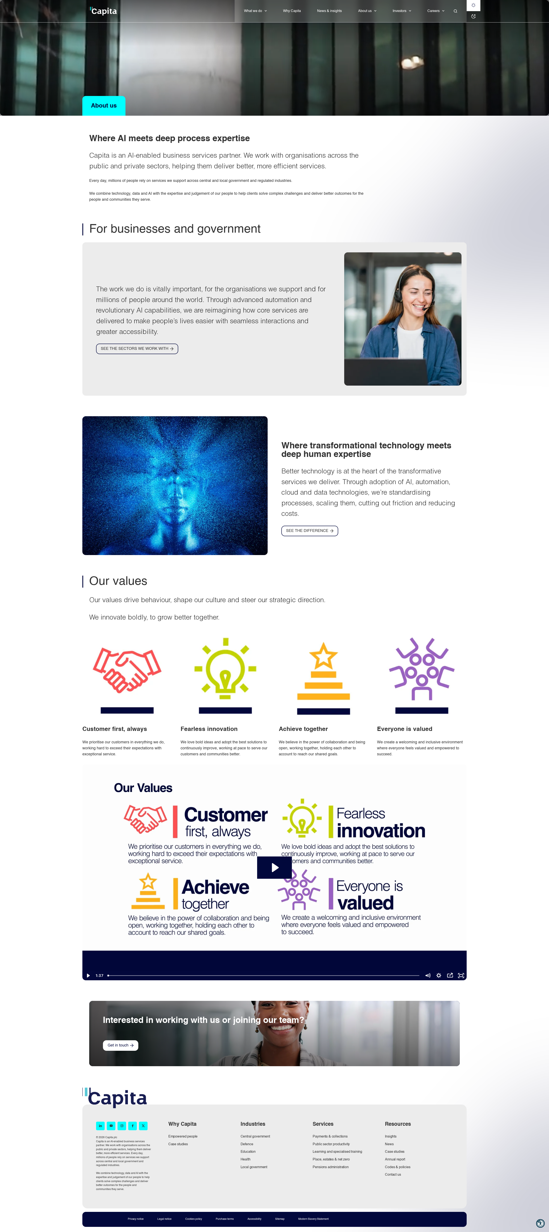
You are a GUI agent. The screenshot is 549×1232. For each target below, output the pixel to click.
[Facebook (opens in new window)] (132, 1126)
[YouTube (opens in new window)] (111, 1126)
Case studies (178, 1144)
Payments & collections (330, 1136)
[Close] (455, 11)
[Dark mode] (473, 16)
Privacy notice (136, 1219)
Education (248, 1152)
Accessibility (254, 1219)
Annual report (395, 1159)
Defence (247, 1144)
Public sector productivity (331, 1144)
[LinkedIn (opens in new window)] (100, 1126)
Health (245, 1159)
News (389, 1144)
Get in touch (118, 1045)
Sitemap (280, 1219)
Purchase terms (225, 1219)
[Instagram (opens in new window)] (122, 1126)
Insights (391, 1136)
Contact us (393, 1175)
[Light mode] (473, 5)
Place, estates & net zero (331, 1159)
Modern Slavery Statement (313, 1219)
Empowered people (183, 1136)
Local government (254, 1167)
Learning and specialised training (337, 1152)
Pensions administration (330, 1167)
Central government (255, 1136)
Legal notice (164, 1219)
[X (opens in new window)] (143, 1126)
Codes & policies (397, 1167)
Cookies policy (193, 1219)
